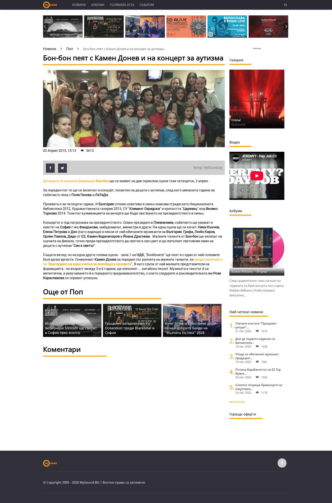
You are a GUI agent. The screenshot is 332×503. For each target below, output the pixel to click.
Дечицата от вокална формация (76, 181)
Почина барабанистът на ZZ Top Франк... (258, 371)
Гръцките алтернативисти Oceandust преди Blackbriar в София (129, 328)
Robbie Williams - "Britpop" (249, 271)
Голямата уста (122, 5)
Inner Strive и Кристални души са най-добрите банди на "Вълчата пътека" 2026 (190, 328)
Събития (147, 5)
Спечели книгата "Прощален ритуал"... (255, 325)
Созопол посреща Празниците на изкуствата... (258, 387)
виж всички (237, 402)
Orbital (236, 120)
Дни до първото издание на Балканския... (255, 341)
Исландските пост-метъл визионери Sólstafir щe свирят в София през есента (71, 328)
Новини (79, 5)
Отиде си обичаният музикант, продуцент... (257, 356)
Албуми (97, 5)
